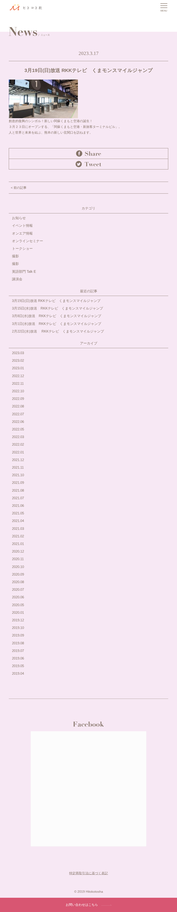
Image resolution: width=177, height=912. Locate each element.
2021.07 (18, 498)
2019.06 (18, 658)
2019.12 (18, 620)
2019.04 (18, 673)
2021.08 (18, 490)
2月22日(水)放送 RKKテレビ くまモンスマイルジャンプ (58, 331)
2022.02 (18, 444)
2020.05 (18, 605)
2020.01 (18, 612)
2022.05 (18, 429)
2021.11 (18, 467)
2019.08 (18, 643)
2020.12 (18, 551)
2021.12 (18, 460)
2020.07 (18, 589)
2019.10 (18, 628)
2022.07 (18, 414)
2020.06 (18, 597)
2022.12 (18, 376)
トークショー (22, 248)
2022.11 (18, 383)
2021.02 (18, 536)
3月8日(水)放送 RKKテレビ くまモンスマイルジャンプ (56, 316)
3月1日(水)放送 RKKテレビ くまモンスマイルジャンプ (56, 324)
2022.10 (18, 391)
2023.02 (18, 360)
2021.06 (18, 506)
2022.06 (18, 422)
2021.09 (18, 483)
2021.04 (18, 521)
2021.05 (18, 513)
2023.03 (18, 353)
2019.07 (18, 651)
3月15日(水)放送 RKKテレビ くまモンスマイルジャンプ (57, 308)
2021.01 (18, 544)
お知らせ (19, 218)
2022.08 (18, 406)
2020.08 (18, 582)
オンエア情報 (22, 233)
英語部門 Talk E (24, 271)
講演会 (17, 279)
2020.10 (18, 567)
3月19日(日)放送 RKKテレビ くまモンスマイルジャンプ (56, 301)
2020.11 (18, 559)
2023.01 (18, 368)
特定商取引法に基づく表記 (88, 873)
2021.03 (18, 529)
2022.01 (18, 452)
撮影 (15, 256)
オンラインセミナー (27, 241)
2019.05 (18, 666)
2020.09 (18, 574)
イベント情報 (22, 225)
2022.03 (18, 437)
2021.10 (18, 475)
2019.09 (18, 635)
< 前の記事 (19, 187)
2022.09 (18, 399)
